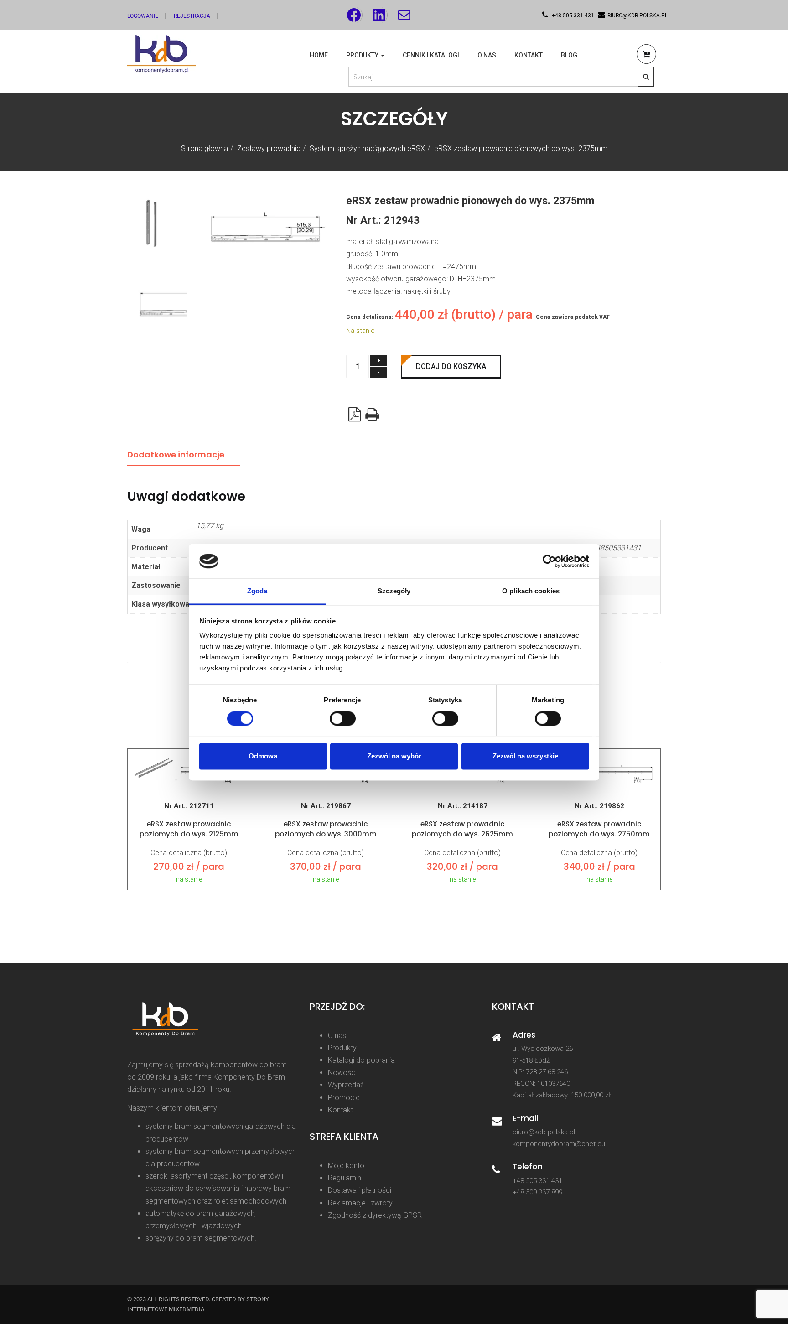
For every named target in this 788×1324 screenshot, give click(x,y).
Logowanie (142, 16)
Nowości (342, 1072)
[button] (646, 55)
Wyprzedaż (346, 1084)
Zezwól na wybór (394, 756)
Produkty (363, 55)
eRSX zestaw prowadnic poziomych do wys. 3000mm (326, 829)
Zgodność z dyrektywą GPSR (375, 1215)
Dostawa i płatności (359, 1190)
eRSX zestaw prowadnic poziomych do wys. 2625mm (462, 829)
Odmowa (263, 756)
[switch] (343, 718)
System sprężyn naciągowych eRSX (367, 148)
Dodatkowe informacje (175, 454)
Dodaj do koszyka (451, 366)
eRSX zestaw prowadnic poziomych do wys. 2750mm (599, 829)
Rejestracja (192, 16)
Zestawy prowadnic (269, 148)
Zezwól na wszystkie (525, 756)
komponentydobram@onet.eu (559, 1144)
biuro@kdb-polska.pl (544, 1132)
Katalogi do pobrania (361, 1060)
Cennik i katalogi (431, 55)
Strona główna (204, 148)
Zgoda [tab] (257, 591)
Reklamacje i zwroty (360, 1203)
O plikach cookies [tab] (531, 591)
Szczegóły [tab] (394, 591)
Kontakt (528, 55)
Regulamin (344, 1177)
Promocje (344, 1097)
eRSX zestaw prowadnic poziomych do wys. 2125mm (189, 829)
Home (319, 55)
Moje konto (346, 1165)
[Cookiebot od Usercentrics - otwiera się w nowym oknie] (549, 561)
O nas (486, 55)
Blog (569, 55)
